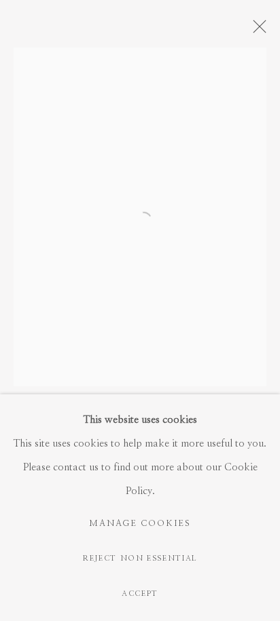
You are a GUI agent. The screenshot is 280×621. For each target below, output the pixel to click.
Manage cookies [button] (140, 523)
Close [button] (256, 30)
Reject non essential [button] (140, 558)
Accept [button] (140, 593)
